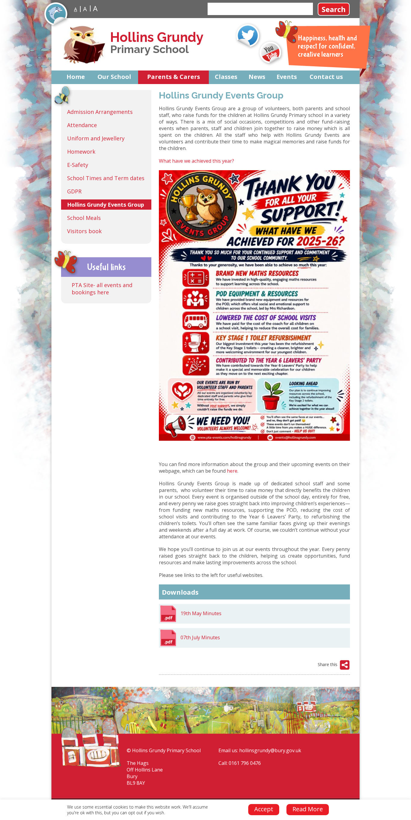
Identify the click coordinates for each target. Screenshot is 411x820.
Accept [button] (263, 809)
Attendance (82, 125)
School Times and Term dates (105, 178)
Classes (226, 77)
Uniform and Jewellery (96, 138)
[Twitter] (248, 36)
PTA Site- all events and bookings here (102, 288)
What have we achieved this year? (196, 161)
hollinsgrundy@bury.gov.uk (270, 750)
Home (75, 77)
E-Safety (77, 164)
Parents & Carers (173, 77)
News (257, 77)
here (232, 471)
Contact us (326, 77)
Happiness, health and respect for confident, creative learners (327, 46)
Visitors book (84, 231)
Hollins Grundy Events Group (105, 204)
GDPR (74, 191)
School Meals (84, 217)
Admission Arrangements (100, 111)
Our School (114, 77)
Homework (81, 151)
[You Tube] (271, 53)
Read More (307, 809)
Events (287, 77)
